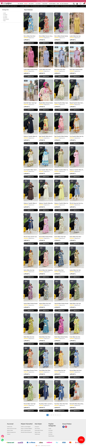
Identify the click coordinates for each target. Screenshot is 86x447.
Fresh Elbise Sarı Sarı (75, 337)
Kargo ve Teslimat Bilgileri (26, 428)
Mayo (58, 3)
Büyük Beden (52, 3)
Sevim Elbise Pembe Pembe (45, 236)
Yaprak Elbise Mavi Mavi (45, 303)
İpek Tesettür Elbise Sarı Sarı (46, 136)
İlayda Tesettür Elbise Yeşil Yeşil (61, 103)
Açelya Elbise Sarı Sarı (75, 270)
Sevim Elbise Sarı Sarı (29, 270)
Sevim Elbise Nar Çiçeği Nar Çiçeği (46, 270)
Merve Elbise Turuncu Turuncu (46, 36)
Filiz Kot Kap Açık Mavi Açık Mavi (77, 203)
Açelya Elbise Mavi (59, 270)
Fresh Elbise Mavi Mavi (44, 370)
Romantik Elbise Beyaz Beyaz (77, 403)
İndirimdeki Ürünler (39, 430)
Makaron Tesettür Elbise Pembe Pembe (77, 169)
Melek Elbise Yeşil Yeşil (75, 303)
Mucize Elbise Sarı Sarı (59, 370)
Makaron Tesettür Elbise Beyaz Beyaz (46, 203)
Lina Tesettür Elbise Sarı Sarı (77, 136)
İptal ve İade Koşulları (26, 430)
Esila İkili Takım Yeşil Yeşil (30, 103)
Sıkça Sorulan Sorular (11, 428)
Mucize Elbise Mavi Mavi (76, 370)
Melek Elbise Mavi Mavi (44, 337)
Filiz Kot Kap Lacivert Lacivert (31, 236)
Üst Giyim (31, 3)
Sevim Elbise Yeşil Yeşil (60, 236)
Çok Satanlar (64, 3)
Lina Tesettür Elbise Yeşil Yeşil (31, 169)
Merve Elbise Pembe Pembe (61, 36)
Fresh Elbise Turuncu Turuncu (31, 370)
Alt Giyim (38, 3)
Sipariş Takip (37, 432)
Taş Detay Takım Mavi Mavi (61, 403)
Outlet (26, 3)
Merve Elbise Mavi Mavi (29, 36)
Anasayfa (37, 426)
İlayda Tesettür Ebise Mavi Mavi (77, 103)
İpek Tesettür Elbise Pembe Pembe (61, 136)
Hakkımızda (9, 426)
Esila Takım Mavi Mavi (59, 69)
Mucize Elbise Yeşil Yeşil (29, 403)
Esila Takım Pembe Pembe (76, 69)
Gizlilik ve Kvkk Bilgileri (26, 426)
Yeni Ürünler (37, 428)
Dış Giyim (44, 3)
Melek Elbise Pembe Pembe (61, 337)
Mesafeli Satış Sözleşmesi (26, 432)
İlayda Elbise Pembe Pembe (46, 103)
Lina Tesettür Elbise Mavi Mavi (46, 169)
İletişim (8, 434)
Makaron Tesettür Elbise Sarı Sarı (61, 203)
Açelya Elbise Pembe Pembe (31, 303)
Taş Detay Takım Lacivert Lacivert (46, 403)
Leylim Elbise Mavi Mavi (45, 69)
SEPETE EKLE (31, 42)
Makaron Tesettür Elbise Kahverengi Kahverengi (31, 203)
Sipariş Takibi (10, 430)
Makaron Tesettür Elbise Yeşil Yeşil (61, 169)
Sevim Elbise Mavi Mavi (75, 236)
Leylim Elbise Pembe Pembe (30, 69)
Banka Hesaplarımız (11, 432)
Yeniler (21, 3)
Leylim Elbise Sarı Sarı (75, 36)
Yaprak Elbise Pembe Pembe (61, 303)
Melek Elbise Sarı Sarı (29, 337)
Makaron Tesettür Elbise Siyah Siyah (31, 136)
